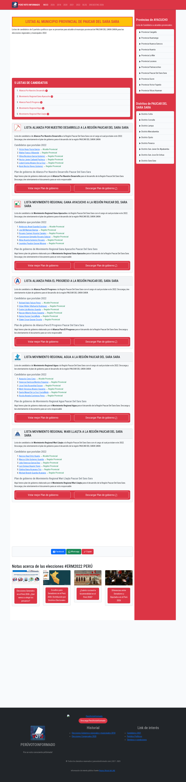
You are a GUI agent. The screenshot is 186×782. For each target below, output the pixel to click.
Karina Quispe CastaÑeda (29, 316)
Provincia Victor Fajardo (151, 85)
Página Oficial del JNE (107, 770)
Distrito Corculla (148, 120)
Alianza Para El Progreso (29, 102)
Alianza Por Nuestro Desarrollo (32, 90)
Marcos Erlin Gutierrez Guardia (31, 459)
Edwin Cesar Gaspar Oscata (30, 319)
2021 (72, 5)
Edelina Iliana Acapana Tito (30, 469)
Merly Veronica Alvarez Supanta (32, 389)
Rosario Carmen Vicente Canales (32, 233)
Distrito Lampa (147, 126)
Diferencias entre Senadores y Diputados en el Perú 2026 (118, 595)
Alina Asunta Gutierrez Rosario (32, 240)
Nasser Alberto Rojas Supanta (31, 313)
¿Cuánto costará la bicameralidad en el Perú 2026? (88, 593)
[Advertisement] (72, 57)
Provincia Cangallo (149, 32)
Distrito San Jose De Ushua (152, 155)
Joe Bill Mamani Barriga (28, 230)
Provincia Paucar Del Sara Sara (154, 73)
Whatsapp (74, 551)
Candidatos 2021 (134, 733)
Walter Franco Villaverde (29, 153)
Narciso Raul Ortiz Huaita (29, 456)
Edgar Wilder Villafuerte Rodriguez (33, 306)
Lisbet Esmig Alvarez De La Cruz (32, 163)
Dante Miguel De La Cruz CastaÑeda (34, 392)
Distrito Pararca (147, 143)
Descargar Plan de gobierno (100, 188)
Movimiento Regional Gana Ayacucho (35, 96)
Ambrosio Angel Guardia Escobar (32, 226)
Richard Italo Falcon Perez (30, 303)
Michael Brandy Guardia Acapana (32, 473)
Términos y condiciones (137, 740)
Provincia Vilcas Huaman (151, 90)
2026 (53, 5)
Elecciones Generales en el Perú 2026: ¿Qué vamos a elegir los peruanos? (26, 596)
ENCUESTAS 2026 (96, 5)
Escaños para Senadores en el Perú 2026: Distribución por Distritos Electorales (57, 595)
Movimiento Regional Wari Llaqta (33, 114)
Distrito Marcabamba (150, 131)
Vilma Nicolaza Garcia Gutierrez (32, 156)
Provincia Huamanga (149, 38)
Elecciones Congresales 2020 (84, 736)
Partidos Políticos (134, 736)
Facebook (59, 551)
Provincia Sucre (147, 79)
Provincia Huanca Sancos (152, 44)
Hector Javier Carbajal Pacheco (32, 159)
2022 (78, 5)
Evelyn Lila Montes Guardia (30, 309)
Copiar (89, 551)
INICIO (45, 5)
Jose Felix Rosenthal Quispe (31, 385)
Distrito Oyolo (147, 137)
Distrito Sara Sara (148, 161)
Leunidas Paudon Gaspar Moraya (32, 243)
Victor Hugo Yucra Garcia (29, 149)
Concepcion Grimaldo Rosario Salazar (35, 237)
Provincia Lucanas (149, 61)
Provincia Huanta (148, 49)
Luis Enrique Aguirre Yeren (29, 466)
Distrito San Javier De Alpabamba (155, 149)
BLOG (85, 5)
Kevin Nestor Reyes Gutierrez (31, 166)
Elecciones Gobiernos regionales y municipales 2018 (93, 733)
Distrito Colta (147, 114)
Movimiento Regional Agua (30, 108)
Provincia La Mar (148, 55)
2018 (59, 5)
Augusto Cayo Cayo (27, 379)
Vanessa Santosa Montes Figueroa (33, 382)
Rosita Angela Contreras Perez (32, 396)
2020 (65, 5)
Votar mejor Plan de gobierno (43, 188)
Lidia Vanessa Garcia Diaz (29, 463)
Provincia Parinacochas (151, 67)
